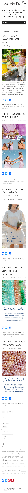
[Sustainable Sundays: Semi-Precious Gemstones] (14, 324)
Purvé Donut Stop (21, 468)
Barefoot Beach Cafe (10, 449)
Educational (4, 106)
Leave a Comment (21, 46)
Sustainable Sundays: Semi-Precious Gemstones (13, 271)
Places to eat (5, 431)
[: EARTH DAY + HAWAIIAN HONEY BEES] (14, 81)
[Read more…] (20, 96)
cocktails (9, 451)
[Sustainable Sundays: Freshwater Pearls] (14, 395)
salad (3, 470)
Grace (14, 460)
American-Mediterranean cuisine (14, 447)
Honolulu (13, 463)
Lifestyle (5, 490)
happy (22, 460)
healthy (10, 463)
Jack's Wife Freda (5, 466)
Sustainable (18, 471)
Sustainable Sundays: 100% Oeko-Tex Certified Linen (13, 192)
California (4, 451)
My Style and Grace (13, 466)
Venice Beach (17, 473)
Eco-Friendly (21, 104)
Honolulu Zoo (18, 463)
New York (23, 466)
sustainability (5, 108)
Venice (13, 473)
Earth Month (11, 180)
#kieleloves (4, 180)
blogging (20, 449)
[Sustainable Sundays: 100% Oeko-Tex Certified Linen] (14, 247)
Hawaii (22, 106)
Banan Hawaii (4, 449)
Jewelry (3, 429)
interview (22, 463)
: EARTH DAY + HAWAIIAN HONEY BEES (11, 39)
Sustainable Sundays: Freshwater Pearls (13, 343)
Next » (10, 411)
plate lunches (15, 468)
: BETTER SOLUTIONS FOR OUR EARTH (13, 115)
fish (10, 460)
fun (12, 460)
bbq (15, 449)
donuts (21, 451)
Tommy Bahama (8, 473)
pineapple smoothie (8, 468)
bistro (17, 449)
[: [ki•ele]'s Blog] (14, 6)
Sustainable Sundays (12, 178)
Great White (18, 460)
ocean (3, 183)
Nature (19, 466)
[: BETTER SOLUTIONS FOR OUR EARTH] (14, 167)
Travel (3, 438)
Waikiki (21, 473)
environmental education (14, 106)
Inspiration (4, 426)
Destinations (15, 451)
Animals (22, 447)
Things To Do (10, 104)
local (9, 466)
